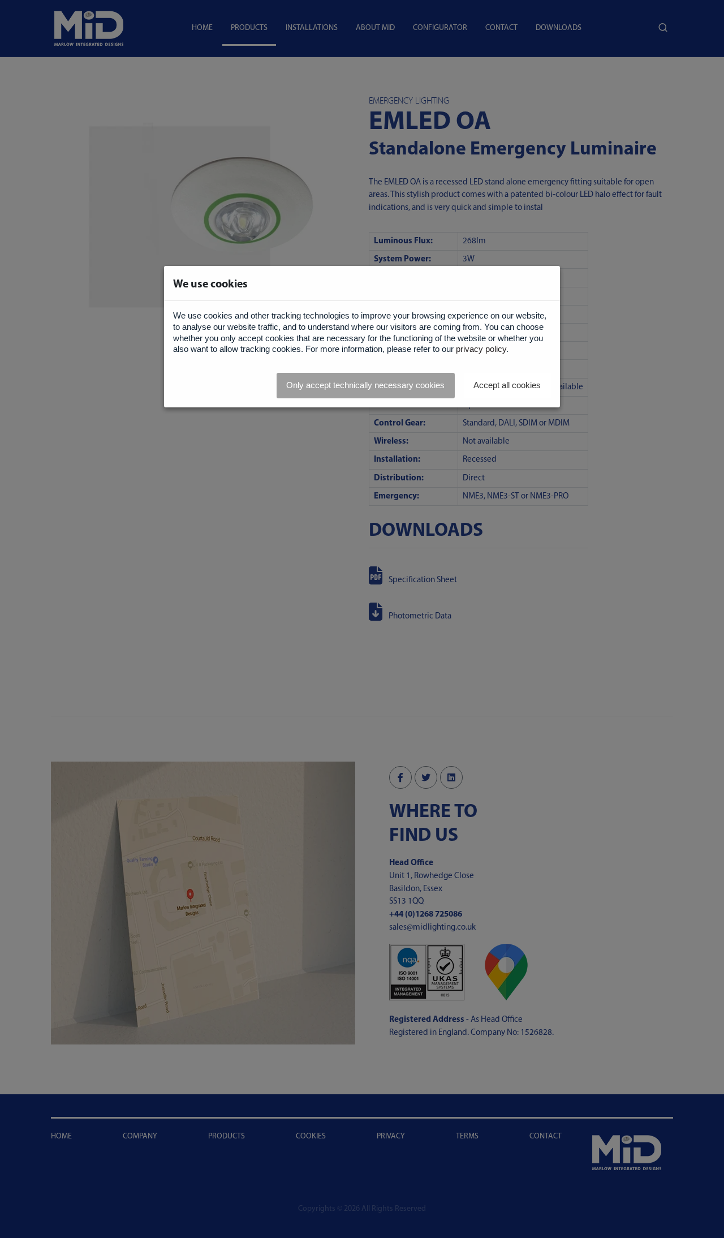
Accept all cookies (507, 385)
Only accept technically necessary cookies (365, 385)
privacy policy (481, 349)
